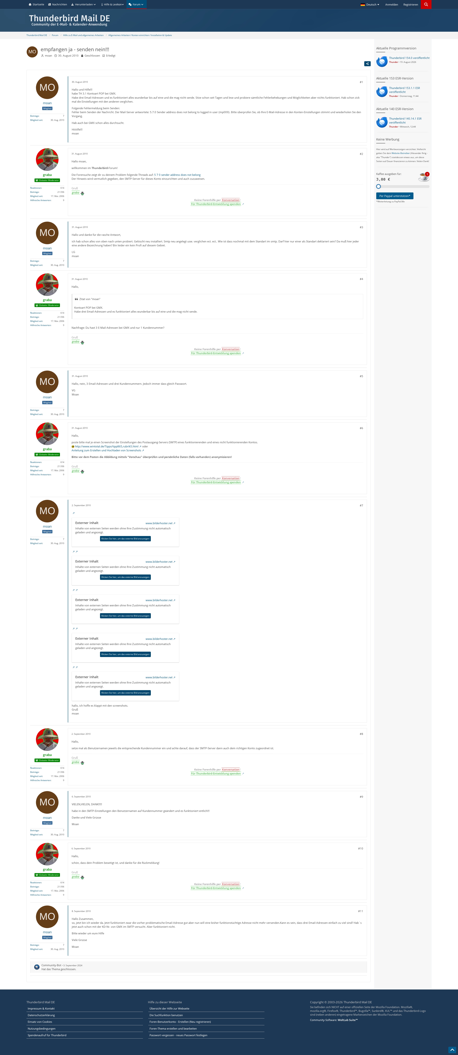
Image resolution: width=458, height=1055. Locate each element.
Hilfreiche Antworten (40, 200)
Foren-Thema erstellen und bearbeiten (173, 1028)
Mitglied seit (36, 120)
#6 (361, 428)
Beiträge (34, 115)
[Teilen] (367, 63)
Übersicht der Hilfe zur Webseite (169, 1008)
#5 (361, 376)
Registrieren (410, 4)
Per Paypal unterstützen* (394, 196)
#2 (361, 154)
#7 (361, 505)
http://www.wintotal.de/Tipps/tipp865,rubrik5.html (106, 446)
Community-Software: (334, 1020)
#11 (360, 911)
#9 (361, 796)
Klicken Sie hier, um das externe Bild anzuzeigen (125, 538)
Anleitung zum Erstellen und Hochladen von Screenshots (106, 450)
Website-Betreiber (401, 153)
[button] (370, 4)
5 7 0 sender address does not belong (177, 175)
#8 (361, 734)
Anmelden (391, 4)
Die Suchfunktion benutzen (166, 1015)
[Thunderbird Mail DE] (229, 20)
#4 (361, 279)
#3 (361, 227)
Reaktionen (35, 187)
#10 (360, 848)
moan (48, 55)
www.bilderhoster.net (159, 523)
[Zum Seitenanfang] (452, 1050)
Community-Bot (51, 965)
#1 (361, 82)
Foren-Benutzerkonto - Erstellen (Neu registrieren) (180, 1021)
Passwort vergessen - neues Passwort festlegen (178, 1035)
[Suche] (426, 4)
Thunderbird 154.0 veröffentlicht (409, 58)
